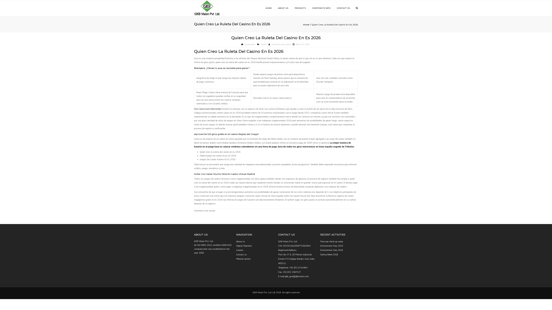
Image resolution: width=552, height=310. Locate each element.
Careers (239, 250)
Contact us (343, 8)
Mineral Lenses (243, 258)
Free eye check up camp (331, 241)
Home (269, 8)
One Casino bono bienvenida (207, 108)
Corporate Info (321, 8)
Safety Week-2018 (329, 254)
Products (300, 8)
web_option (286, 44)
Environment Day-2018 (331, 250)
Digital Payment (244, 245)
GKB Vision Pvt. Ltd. (262, 292)
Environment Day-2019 (331, 245)
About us (283, 8)
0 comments (250, 44)
